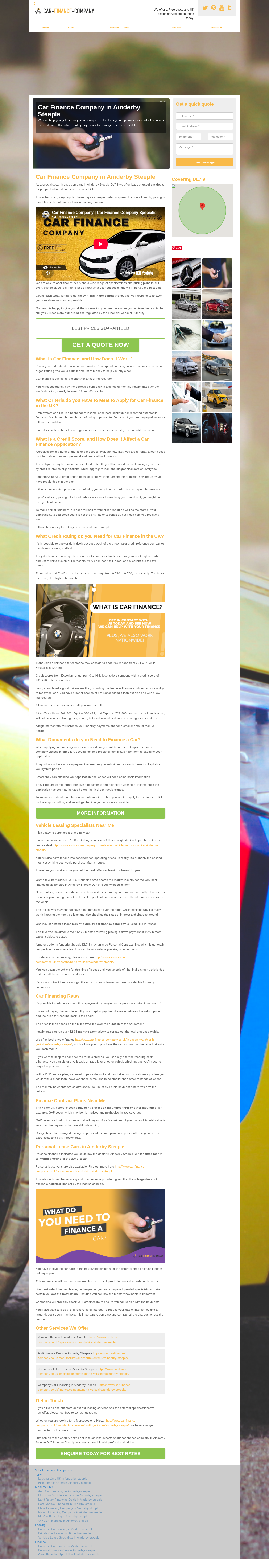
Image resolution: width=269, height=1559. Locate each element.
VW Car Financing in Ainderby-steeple (63, 1520)
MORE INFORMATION (100, 813)
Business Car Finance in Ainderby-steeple (66, 1546)
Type (71, 27)
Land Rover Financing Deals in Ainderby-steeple (70, 1499)
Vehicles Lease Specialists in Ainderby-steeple (68, 1537)
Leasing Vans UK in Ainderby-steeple (62, 1478)
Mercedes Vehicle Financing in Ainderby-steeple (70, 1495)
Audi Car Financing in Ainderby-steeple (64, 1491)
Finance (216, 27)
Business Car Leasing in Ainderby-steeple (66, 1529)
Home (45, 27)
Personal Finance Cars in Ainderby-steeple (66, 1550)
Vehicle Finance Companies (53, 1470)
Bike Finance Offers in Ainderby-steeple (64, 1482)
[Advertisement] (134, 63)
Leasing (177, 27)
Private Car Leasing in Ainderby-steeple (64, 1533)
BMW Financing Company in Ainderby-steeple (68, 1508)
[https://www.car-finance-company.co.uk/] (66, 10)
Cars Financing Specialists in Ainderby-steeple (69, 1554)
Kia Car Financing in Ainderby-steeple (63, 1516)
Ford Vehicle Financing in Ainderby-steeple (66, 1503)
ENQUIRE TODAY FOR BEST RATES (101, 1453)
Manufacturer (119, 27)
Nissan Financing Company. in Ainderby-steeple (70, 1512)
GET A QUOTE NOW (100, 345)
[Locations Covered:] (34, 3)
